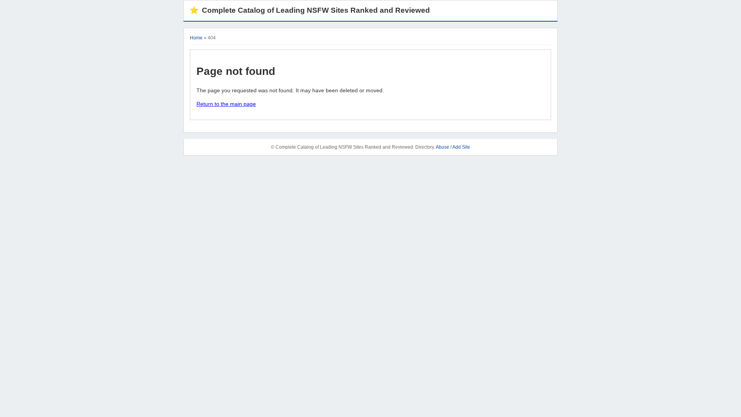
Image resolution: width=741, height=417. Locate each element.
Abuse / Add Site (453, 147)
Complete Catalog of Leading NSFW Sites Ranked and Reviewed (309, 10)
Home (196, 38)
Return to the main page (226, 104)
